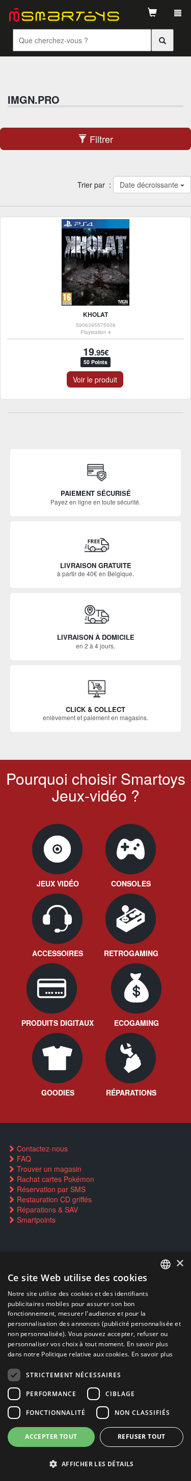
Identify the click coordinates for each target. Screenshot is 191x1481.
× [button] (179, 1263)
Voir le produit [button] (95, 379)
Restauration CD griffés (53, 1199)
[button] (95, 1463)
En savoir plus (152, 1354)
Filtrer (100, 138)
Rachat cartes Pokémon (54, 1179)
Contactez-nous (41, 1148)
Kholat (95, 314)
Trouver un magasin (48, 1169)
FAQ (23, 1158)
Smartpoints (35, 1220)
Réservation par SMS (50, 1189)
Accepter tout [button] (51, 1436)
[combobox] (165, 1264)
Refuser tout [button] (142, 1436)
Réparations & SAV (46, 1209)
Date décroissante (149, 185)
